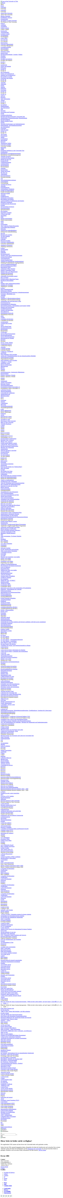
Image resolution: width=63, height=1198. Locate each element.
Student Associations (6, 750)
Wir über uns (4, 172)
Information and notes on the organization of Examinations (16, 588)
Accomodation (4, 743)
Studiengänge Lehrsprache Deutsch (10, 514)
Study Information (5, 99)
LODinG (3, 791)
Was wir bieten (4, 277)
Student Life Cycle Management (9, 271)
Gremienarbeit (4, 322)
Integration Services (6, 950)
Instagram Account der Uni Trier (9, 486)
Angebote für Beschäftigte (7, 158)
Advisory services (5, 763)
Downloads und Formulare (8, 112)
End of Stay (4, 930)
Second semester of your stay (8, 932)
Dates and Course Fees (7, 988)
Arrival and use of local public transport (11, 991)
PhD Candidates (5, 873)
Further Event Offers (6, 840)
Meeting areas (4, 759)
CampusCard (4, 709)
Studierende (4, 237)
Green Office (4, 38)
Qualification (4, 870)
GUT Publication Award (7, 845)
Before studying (5, 487)
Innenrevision (4, 53)
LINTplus (3, 700)
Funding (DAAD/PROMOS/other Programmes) (13, 1035)
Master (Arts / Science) (7, 441)
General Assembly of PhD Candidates (10, 856)
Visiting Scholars (5, 972)
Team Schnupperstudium (7, 497)
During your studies (6, 558)
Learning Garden (5, 34)
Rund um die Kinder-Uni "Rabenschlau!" (11, 466)
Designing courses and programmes (10, 687)
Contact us (3, 970)
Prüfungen (3, 68)
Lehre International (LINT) (8, 1103)
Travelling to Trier (5, 419)
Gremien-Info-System (6, 323)
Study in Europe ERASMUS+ (8, 1028)
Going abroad (4, 998)
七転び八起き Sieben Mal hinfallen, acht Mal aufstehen (15, 1011)
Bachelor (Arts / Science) (7, 440)
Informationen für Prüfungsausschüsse (10, 592)
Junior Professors (5, 890)
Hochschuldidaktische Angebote (9, 669)
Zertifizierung (4, 672)
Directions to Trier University (8, 421)
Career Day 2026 (5, 654)
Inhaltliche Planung (6, 1050)
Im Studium (4, 104)
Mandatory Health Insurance (8, 533)
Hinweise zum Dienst (6, 503)
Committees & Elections (7, 319)
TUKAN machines (6, 574)
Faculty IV (3, 91)
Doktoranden (4, 1047)
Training (3, 834)
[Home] (3, 3)
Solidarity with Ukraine (7, 910)
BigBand (3, 756)
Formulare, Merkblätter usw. (8, 294)
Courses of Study (5, 923)
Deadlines (3, 539)
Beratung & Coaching (6, 234)
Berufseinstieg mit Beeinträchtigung (10, 661)
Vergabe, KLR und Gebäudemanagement (11, 255)
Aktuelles (3, 82)
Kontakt (3, 205)
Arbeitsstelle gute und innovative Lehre (11, 301)
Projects (3, 1094)
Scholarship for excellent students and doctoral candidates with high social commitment (23, 622)
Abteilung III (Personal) (7, 273)
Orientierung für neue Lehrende (9, 685)
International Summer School (8, 984)
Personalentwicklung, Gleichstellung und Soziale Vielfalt (15, 305)
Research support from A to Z (8, 805)
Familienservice (5, 196)
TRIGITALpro (4, 698)
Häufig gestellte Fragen (7, 121)
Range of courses (5, 432)
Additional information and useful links (11, 811)
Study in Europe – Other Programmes (10, 1029)
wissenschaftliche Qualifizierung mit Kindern (12, 200)
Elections (3, 339)
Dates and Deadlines (6, 951)
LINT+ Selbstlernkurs (6, 1115)
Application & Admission (7, 500)
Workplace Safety (5, 51)
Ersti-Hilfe (3, 554)
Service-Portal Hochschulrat (8, 333)
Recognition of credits (6, 76)
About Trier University (6, 13)
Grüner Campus (5, 28)
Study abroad (4, 1022)
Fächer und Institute (6, 66)
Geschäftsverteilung (6, 47)
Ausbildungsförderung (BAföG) (9, 607)
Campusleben (4, 403)
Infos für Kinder (5, 468)
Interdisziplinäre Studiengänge (8, 438)
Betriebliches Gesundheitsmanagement (11, 153)
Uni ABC (3, 555)
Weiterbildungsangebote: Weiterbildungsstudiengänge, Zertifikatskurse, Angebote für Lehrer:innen (26, 710)
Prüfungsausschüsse (6, 591)
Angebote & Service (6, 184)
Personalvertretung (5, 175)
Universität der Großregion (8, 393)
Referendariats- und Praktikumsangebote (11, 125)
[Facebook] (2, 1196)
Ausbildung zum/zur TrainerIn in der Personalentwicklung (16, 721)
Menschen (3, 404)
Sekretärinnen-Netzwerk (7, 313)
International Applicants (7, 518)
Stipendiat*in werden (6, 630)
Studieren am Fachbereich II (8, 75)
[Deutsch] (3, 1128)
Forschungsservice (5, 302)
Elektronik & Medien (6, 291)
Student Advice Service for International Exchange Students (16, 929)
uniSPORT (3, 353)
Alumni (3, 100)
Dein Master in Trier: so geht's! (9, 642)
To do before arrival (6, 964)
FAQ (2, 537)
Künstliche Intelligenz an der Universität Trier (12, 150)
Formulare (3, 613)
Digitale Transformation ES (8, 701)
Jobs (2, 282)
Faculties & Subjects (9, 1172)
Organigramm (4, 19)
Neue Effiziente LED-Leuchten (9, 354)
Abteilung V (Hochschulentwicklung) (10, 298)
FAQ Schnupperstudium (7, 493)
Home (2, 5)
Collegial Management (6, 854)
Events (2, 899)
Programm (3, 462)
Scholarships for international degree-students (12, 916)
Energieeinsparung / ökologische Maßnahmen (12, 372)
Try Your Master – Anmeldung (8, 641)
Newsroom (3, 818)
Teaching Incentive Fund (7, 691)
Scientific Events (5, 781)
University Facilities (6, 144)
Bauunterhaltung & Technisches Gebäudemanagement (15, 292)
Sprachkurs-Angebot (6, 212)
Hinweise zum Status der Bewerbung (10, 505)
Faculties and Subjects (6, 59)
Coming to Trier (5, 907)
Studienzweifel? (5, 582)
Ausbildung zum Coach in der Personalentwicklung (14, 719)
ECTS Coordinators (6, 926)
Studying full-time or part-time (8, 450)
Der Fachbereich (5, 72)
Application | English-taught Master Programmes (13, 524)
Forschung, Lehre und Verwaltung (9, 1054)
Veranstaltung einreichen (7, 463)
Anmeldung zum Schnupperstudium (10, 499)
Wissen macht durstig (6, 496)
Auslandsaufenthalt (6, 599)
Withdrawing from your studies (9, 570)
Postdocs (3, 882)
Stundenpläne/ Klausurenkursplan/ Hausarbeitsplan (14, 118)
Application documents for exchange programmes (13, 1038)
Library (6, 1174)
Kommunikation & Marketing (8, 304)
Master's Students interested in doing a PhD (12, 865)
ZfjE (2, 109)
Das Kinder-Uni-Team (6, 471)
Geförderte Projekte (6, 390)
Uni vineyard (4, 39)
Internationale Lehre (6, 675)
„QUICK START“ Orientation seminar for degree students (16, 914)
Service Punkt (42, 1150)
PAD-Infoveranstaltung (7, 1044)
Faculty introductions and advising (9, 549)
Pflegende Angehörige (6, 202)
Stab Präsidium (4, 48)
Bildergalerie (4, 461)
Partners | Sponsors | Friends (8, 375)
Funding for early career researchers (10, 793)
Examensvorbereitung (6, 115)
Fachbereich (4, 65)
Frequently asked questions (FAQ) (9, 994)
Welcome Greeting (5, 548)
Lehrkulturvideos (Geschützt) (8, 1116)
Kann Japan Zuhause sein (7, 1008)
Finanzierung (4, 1051)
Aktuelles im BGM (6, 156)
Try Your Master (5, 636)
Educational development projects (9, 695)
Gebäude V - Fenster (6, 362)
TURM (3, 317)
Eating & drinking (5, 746)
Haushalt (3, 251)
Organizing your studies (7, 561)
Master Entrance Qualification (8, 528)
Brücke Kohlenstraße (6, 364)
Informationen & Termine (7, 338)
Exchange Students (6, 920)
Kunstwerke (4, 31)
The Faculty (4, 134)
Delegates (3, 229)
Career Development (6, 879)
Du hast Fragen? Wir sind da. (8, 644)
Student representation (6, 218)
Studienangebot (5, 106)
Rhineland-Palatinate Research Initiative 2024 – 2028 (14, 789)
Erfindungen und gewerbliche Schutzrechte (12, 815)
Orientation (3, 545)
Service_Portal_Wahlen (7, 342)
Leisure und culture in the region (9, 992)
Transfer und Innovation (7, 310)
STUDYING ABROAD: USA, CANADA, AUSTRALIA (16, 1031)
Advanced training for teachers (9, 666)
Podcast (3, 23)
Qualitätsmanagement (6, 308)
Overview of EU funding (7, 796)
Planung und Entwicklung (7, 307)
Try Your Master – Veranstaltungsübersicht (12, 639)
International (4, 140)
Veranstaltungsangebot (6, 656)
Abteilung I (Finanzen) (6, 245)
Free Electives (4, 453)
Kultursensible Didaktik (7, 1110)
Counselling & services (7, 765)
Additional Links (5, 1085)
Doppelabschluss (5, 568)
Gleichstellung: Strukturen (7, 189)
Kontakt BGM (4, 161)
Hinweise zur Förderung (7, 786)
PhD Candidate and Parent (7, 846)
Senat (2, 325)
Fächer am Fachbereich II (7, 73)
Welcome (3, 1093)
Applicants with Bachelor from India (10, 527)
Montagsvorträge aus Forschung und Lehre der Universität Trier (17, 735)
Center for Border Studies (7, 1073)
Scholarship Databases (6, 623)
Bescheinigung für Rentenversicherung (11, 565)
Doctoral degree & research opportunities (11, 960)
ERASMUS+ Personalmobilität (9, 1060)
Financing (3, 871)
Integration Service (5, 981)
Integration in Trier (5, 1066)
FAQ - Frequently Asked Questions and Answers (13, 935)
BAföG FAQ (4, 611)
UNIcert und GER (5, 214)
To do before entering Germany (9, 952)
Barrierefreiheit (4, 373)
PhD (2, 534)
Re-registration (4, 579)
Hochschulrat (4, 329)
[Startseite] (9, 1)
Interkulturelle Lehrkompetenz (8, 1109)
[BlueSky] (4, 1196)
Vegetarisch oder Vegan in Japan (9, 1019)
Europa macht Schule (6, 1026)
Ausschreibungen (5, 258)
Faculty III (3, 79)
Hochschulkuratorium (6, 335)
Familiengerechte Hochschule (8, 203)
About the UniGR (5, 1072)
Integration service (5, 969)
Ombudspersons (5, 809)
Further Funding (5, 848)
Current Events (4, 1076)
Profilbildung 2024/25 (6, 17)
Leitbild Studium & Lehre (7, 676)
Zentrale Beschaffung (6, 257)
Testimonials (4, 381)
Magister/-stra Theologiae (7, 447)
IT (4, 1177)
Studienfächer (4, 449)
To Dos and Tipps (5, 1025)
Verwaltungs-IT (5, 311)
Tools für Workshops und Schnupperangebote (12, 483)
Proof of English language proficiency (10, 530)
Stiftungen (3, 799)
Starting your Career (6, 658)
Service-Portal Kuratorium (7, 336)
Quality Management (6, 703)
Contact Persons (5, 803)
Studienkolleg (4, 523)
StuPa (2, 221)
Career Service (4, 647)
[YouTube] (6, 1196)
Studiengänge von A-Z (6, 435)
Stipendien (3, 614)
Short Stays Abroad (6, 1039)
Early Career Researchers (7, 862)
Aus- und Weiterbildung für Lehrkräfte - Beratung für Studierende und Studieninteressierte (24, 722)
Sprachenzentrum (5, 208)
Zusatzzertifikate (5, 452)
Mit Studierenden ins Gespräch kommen (11, 475)
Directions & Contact (6, 416)
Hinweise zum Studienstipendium (9, 787)
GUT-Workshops (5, 837)
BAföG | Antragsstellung (7, 610)
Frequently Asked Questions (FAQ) (10, 1100)
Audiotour (3, 25)
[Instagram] (9, 1196)
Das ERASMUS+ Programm (8, 1057)
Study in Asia (4, 1032)
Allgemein (3, 84)
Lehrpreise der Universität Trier (9, 692)
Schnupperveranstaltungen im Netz (10, 495)
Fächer (2, 85)
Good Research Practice (7, 806)
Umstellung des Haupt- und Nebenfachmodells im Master (15, 645)
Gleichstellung (4, 181)
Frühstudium (4, 474)
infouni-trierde (4, 1166)
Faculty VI (3, 131)
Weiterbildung (4, 706)
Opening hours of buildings (8, 576)
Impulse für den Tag (6, 159)
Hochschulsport (5, 165)
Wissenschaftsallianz (6, 391)
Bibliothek (3, 147)
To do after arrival (5, 954)
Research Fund (4, 780)
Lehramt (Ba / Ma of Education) (9, 444)
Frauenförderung (5, 187)
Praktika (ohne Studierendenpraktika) (10, 283)
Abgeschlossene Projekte (7, 357)
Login (2, 409)
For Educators (4, 1082)
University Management (7, 44)
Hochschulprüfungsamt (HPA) (8, 266)
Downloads (4, 1119)
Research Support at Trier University (10, 800)
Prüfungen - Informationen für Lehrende (11, 589)
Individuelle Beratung (6, 670)
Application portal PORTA (8, 506)
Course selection (5, 927)
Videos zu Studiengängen (7, 480)
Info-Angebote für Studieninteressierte (10, 484)
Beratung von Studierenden (8, 1112)
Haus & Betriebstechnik (7, 289)
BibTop (3, 367)
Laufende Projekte (5, 348)
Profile (2, 113)
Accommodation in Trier (7, 942)
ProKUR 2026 (4, 130)
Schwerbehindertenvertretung (8, 180)
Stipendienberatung (6, 625)
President (3, 56)
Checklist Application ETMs (8, 531)
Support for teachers (6, 688)
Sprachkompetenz (5, 1113)
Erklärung (3, 413)
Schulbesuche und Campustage (9, 481)
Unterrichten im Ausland (7, 1045)
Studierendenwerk (5, 394)
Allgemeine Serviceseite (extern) (9, 276)
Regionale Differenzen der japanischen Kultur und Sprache (16, 1017)
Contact (3, 425)
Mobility (3, 744)
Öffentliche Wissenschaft (7, 732)
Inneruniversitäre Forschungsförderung (11, 777)
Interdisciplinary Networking (8, 858)
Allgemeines (4, 174)
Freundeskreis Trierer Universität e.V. (10, 387)
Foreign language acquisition (8, 598)
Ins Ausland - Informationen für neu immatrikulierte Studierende (17, 1053)
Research (3, 97)
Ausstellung (4, 26)
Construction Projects (6, 344)
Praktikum (3, 601)
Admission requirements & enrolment (10, 961)
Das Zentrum (4, 211)
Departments (4, 135)
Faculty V (3, 102)
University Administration (7, 242)
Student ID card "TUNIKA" (8, 580)
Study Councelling (5, 948)
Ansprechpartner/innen (6, 260)
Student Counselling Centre (8, 270)
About (2, 1099)
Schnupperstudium (5, 489)
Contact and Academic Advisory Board (11, 995)
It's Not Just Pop (5, 1010)
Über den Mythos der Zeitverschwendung (11, 1014)
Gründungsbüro (5, 164)
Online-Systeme (5, 726)
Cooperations (4, 859)
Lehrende (3, 239)
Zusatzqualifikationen (6, 595)
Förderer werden (5, 629)
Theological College (6, 143)
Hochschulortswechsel (6, 573)
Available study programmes (8, 947)
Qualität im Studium (6, 577)
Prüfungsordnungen (6, 593)
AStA (2, 223)
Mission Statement (5, 16)
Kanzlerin (3, 57)
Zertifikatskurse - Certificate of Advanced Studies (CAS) (15, 716)
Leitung (3, 248)
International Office (6, 267)
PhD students (4, 957)
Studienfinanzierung (6, 604)
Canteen (6, 1175)
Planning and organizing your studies (10, 557)
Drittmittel (3, 252)
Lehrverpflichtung (5, 681)
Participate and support (6, 1097)
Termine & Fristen (5, 583)
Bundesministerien (5, 797)
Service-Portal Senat (6, 326)
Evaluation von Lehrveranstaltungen (10, 684)
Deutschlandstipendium (7, 385)
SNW (2, 316)
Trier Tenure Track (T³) (7, 849)
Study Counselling (5, 919)
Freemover (3, 944)
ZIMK (2, 149)
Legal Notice (4, 1101)
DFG (2, 794)
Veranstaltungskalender (7, 406)
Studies (2, 137)
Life (2, 740)
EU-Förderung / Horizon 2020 (8, 1062)
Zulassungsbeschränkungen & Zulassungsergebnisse (14, 517)
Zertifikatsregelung (5, 1118)
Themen (3, 369)
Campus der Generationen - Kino (9, 731)
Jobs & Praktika (5, 760)
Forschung (3, 90)
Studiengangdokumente (7, 682)
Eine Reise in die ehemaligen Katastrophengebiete (14, 1016)
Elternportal (4, 465)
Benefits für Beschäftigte (7, 280)
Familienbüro (4, 152)
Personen (3, 110)
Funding (3, 842)
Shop (5, 1180)
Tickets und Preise (5, 171)
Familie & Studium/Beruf (7, 190)
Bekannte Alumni (5, 384)
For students (4, 1081)
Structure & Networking (7, 851)
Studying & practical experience (9, 657)
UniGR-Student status (6, 1079)
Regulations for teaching (7, 678)
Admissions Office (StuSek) (8, 268)
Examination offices (6, 585)
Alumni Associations (6, 382)
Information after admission (8, 933)
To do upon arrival (5, 966)
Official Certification (6, 508)
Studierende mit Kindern (7, 198)
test (1, 1122)
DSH (2, 217)
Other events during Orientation (9, 551)
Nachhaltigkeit (4, 35)
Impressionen (4, 42)
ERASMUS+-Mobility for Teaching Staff (11, 1059)
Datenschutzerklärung (6, 1127)
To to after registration (6, 543)
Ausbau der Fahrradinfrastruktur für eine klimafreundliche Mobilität (18, 356)
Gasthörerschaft (5, 728)
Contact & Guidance (6, 822)
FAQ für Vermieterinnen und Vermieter (11, 939)
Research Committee (6, 827)
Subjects (3, 96)
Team (2, 861)
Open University (5, 737)
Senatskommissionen (6, 328)
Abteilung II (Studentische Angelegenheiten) (12, 261)
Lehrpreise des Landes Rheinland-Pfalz (11, 694)
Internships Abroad (5, 1041)
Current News (4, 1087)
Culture (3, 753)
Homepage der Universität (34, 1148)
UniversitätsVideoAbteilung (8, 227)
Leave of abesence (5, 567)
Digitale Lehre (4, 673)
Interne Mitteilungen (6, 410)
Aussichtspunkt (5, 32)
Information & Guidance (7, 833)
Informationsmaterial (6, 1065)
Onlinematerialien (5, 738)
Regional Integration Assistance (9, 936)
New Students (4, 540)
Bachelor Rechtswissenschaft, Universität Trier (13, 116)
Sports (5, 1178)
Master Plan (4, 632)
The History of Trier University (9, 20)
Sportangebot (4, 169)
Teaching (3, 663)
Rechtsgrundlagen (5, 119)
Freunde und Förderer (6, 472)
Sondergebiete (4, 249)
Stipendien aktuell (5, 617)
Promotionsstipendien (6, 620)
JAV (2, 178)
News (2, 397)
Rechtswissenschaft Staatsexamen (9, 446)
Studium (3, 87)
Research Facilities (5, 240)
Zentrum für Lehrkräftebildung (9, 230)
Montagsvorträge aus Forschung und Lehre (12, 729)
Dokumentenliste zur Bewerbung (9, 515)
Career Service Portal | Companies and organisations (14, 651)
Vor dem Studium (5, 236)
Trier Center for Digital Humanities (10, 226)
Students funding (5, 762)
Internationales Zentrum (7, 1090)
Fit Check (3, 635)
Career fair (3, 653)
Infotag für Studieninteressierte (8, 477)
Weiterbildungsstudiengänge (8, 712)
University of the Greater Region (9, 1069)
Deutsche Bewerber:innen (7, 509)
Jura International (5, 107)
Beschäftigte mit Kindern (7, 199)
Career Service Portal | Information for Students (13, 650)
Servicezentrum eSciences (7, 206)
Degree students (5, 911)
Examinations (4, 138)
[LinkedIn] (11, 1196)
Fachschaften (4, 224)
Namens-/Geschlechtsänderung (9, 564)
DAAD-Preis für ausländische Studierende (12, 917)
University (3, 7)
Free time (3, 747)
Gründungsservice (5, 817)
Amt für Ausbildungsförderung (9, 264)
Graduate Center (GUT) (7, 830)
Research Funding (5, 774)
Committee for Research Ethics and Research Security (15, 828)
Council (3, 855)
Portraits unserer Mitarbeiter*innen (10, 279)
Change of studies (5, 571)
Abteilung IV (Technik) (7, 285)
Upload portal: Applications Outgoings (11, 1036)
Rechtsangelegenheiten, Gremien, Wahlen (11, 54)
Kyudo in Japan (5, 1013)
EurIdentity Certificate (6, 1084)
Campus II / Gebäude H (7, 351)
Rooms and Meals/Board (7, 989)
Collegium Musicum (6, 757)
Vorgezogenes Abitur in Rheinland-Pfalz (11, 512)
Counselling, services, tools (8, 704)
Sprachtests (3, 215)
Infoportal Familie (5, 193)
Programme (4, 986)
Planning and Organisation (7, 975)
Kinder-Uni (4, 458)
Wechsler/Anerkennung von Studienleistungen (13, 124)
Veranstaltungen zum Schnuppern (9, 492)
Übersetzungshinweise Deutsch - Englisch (11, 1063)
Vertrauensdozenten (6, 825)
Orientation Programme (7, 924)
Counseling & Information (7, 868)
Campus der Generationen (7, 723)
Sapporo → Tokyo (5, 1020)
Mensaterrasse (4, 366)
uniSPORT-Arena (5, 363)
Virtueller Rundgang (6, 424)
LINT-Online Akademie (7, 1106)
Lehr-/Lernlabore (5, 715)
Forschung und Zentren (7, 78)
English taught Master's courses (9, 443)
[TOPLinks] (4, 332)
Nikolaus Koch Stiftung (7, 783)
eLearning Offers (5, 839)
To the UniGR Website (7, 1088)
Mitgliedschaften (5, 396)
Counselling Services (6, 552)
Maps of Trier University (7, 422)
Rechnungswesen (5, 254)
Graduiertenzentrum (6, 162)
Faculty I (3, 62)
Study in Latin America (7, 1034)
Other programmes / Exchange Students (11, 536)
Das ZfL (3, 233)
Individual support (5, 967)
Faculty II (3, 69)
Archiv (2, 415)
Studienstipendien (5, 619)
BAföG (3, 122)
